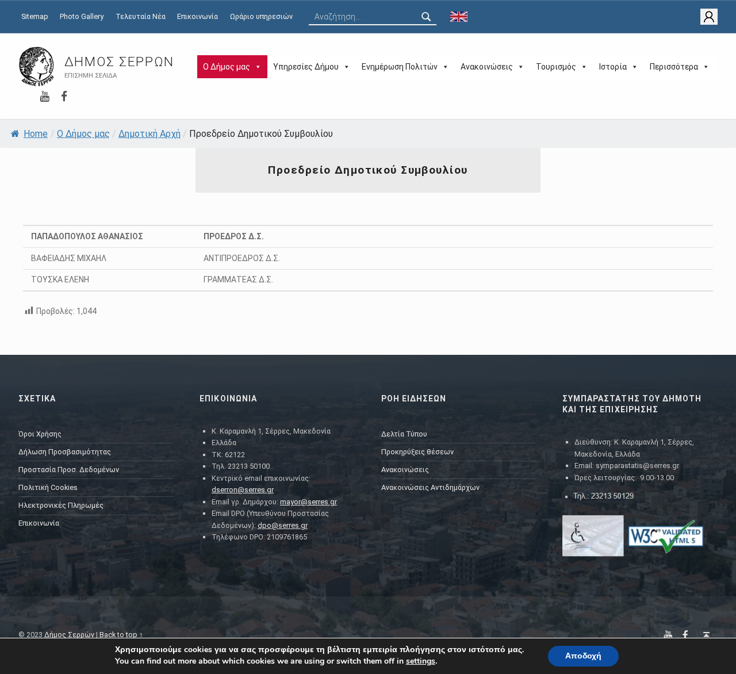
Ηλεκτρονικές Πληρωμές (60, 505)
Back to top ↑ (121, 634)
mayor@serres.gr (308, 501)
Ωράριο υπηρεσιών (261, 16)
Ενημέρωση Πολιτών (400, 66)
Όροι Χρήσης (40, 434)
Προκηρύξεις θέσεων (417, 451)
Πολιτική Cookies (48, 487)
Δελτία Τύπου (404, 434)
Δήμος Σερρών (119, 62)
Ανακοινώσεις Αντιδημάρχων (430, 487)
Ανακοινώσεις (487, 66)
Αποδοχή (583, 655)
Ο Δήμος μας (226, 66)
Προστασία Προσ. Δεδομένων (68, 469)
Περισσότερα (674, 66)
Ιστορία (613, 66)
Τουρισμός (556, 66)
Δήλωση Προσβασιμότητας (64, 451)
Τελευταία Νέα (141, 16)
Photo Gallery (81, 16)
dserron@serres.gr (243, 489)
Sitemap (34, 16)
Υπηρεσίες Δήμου (306, 66)
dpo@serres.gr (283, 525)
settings (420, 661)
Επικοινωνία (197, 16)
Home (36, 133)
